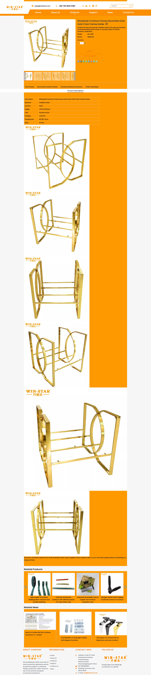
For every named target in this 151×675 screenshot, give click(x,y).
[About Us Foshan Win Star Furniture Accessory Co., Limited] (40, 621)
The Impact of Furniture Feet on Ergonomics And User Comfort (107, 639)
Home (38, 12)
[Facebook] (83, 6)
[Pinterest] (96, 6)
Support (93, 12)
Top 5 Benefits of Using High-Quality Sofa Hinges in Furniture (74, 639)
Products (74, 12)
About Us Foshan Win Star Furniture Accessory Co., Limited (38, 633)
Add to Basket (89, 56)
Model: (79, 34)
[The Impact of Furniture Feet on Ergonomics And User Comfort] (111, 623)
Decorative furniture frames (47, 87)
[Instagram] (93, 6)
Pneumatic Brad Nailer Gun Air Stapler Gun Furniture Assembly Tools (72, 599)
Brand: (79, 37)
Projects (53, 663)
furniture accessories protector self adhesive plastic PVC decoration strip (48, 599)
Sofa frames (29, 87)
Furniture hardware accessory (71, 87)
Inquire (88, 51)
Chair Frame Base (92, 87)
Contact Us (128, 12)
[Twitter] (90, 6)
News (110, 12)
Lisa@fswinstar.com (90, 673)
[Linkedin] (86, 6)
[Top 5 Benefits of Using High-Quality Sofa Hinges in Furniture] (75, 623)
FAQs (52, 669)
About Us (55, 12)
